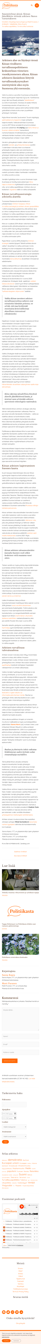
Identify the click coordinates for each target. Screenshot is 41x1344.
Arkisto (20, 1274)
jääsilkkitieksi (29, 100)
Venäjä (31, 1182)
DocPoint (26, 1160)
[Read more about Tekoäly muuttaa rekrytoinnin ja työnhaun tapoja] (20, 879)
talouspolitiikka (6, 1177)
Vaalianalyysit (22, 1183)
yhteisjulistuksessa (23, 145)
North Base (6, 628)
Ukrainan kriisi (33, 1180)
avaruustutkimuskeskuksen (21, 605)
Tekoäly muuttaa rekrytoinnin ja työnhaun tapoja (20, 892)
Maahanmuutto (18, 1168)
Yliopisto (18, 1186)
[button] (32, 5)
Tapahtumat (20, 1279)
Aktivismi (4, 1160)
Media (28, 1168)
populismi (11, 1171)
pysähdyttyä (6, 665)
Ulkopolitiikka (6, 1183)
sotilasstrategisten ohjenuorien (13, 291)
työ (29, 1180)
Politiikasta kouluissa (20, 1289)
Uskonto (14, 1183)
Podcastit (20, 1281)
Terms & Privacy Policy (20, 1292)
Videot (20, 1276)
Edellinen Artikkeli (20, 851)
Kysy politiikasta (7, 1168)
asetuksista (5, 1337)
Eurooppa (23, 1163)
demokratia (15, 1159)
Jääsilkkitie (13, 24)
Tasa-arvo (14, 1177)
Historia (34, 1163)
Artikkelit (5, 24)
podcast (4, 1171)
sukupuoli (15, 1175)
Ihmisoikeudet (13, 1166)
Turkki (28, 1177)
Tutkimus (23, 1180)
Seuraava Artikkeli (20, 856)
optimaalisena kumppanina (11, 120)
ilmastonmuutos (24, 1166)
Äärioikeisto (5, 1188)
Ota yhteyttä (20, 1323)
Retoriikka (34, 1171)
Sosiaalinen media (7, 1175)
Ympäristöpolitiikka (28, 1185)
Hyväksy (6, 1340)
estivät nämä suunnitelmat (11, 596)
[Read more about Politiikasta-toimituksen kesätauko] (20, 944)
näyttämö (12, 190)
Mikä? (21, 1271)
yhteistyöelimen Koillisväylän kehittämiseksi (17, 815)
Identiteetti (5, 1166)
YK (13, 1185)
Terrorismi (22, 1177)
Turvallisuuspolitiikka (9, 26)
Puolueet (20, 1171)
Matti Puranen (32, 22)
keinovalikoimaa (15, 259)
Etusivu (20, 1268)
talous (29, 1175)
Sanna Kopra (20, 22)
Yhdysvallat (7, 1185)
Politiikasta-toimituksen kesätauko (14, 957)
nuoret (33, 1168)
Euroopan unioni (10, 1163)
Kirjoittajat (20, 1286)
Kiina (19, 24)
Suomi (24, 24)
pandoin (12, 145)
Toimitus (20, 1284)
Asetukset (16, 1340)
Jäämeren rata (30, 520)
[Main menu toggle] (37, 5)
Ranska (26, 1171)
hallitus (29, 1163)
